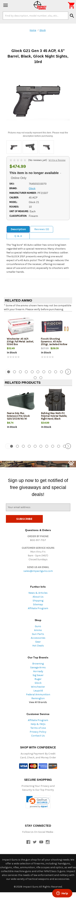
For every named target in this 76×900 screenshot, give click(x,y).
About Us (38, 596)
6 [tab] (38, 371)
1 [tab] (11, 446)
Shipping (38, 600)
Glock (38, 682)
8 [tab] (49, 371)
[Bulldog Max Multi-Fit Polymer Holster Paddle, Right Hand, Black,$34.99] (55, 400)
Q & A (18, 236)
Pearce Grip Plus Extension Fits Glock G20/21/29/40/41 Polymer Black (18, 417)
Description (18, 229)
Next (68, 371)
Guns (38, 626)
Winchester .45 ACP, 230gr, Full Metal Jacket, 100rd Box (20, 341)
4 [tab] (26, 371)
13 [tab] (40, 377)
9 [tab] (55, 371)
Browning (38, 663)
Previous (8, 371)
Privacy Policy (38, 731)
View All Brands (38, 702)
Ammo (38, 630)
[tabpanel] (21, 339)
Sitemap (38, 604)
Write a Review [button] (57, 160)
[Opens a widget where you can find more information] (62, 893)
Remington (38, 698)
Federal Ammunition (38, 694)
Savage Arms (38, 667)
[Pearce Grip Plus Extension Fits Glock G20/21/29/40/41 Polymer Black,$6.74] (21, 400)
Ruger (38, 679)
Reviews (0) (41, 229)
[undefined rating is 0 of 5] (18, 160)
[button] (38, 802)
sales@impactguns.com (38, 571)
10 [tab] (61, 371)
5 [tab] (32, 371)
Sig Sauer (38, 675)
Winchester (38, 686)
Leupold (38, 690)
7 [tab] (43, 371)
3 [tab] (20, 371)
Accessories (38, 637)
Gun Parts (38, 634)
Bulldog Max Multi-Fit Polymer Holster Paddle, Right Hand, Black (54, 416)
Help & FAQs (38, 724)
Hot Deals (38, 645)
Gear (38, 641)
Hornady (38, 671)
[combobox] (35, 16)
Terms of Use (38, 727)
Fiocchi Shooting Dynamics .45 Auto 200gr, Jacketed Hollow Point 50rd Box (54, 342)
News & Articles (38, 592)
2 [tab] (14, 371)
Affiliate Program (38, 608)
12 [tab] (35, 377)
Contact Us (38, 735)
